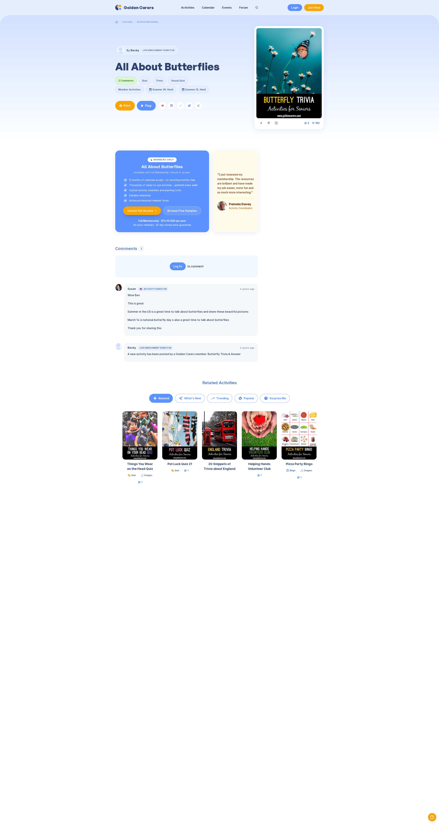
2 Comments (126, 80)
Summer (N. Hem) (162, 88)
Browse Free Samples (182, 210)
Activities (187, 7)
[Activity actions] (157, 417)
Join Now (314, 7)
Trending (222, 398)
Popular (249, 398)
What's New (192, 398)
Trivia (159, 80)
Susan (132, 289)
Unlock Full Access (140, 210)
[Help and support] (432, 817)
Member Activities (129, 89)
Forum (243, 7)
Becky (132, 347)
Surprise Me (277, 398)
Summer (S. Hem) (195, 88)
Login (295, 7)
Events (227, 7)
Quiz (144, 80)
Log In (177, 266)
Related (163, 398)
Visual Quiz (178, 80)
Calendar (208, 7)
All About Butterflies (147, 22)
